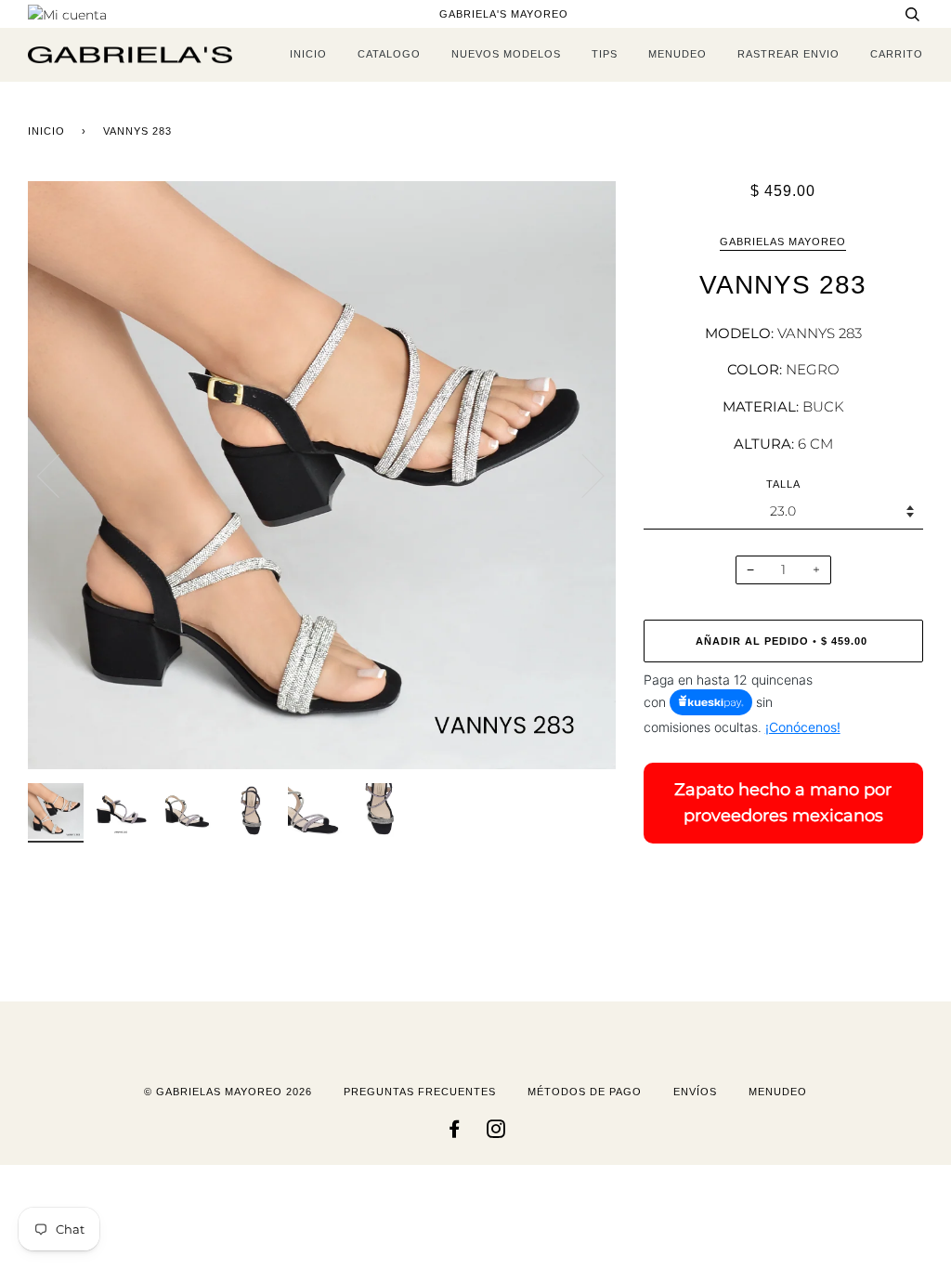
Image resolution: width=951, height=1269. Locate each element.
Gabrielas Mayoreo (783, 241)
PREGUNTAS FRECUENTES (420, 1091)
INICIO (308, 53)
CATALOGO (389, 53)
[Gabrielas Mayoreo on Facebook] (454, 1132)
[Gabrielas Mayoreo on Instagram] (496, 1132)
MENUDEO (677, 53)
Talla (783, 484)
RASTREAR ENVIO (788, 53)
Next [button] (582, 475)
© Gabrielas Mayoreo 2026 (228, 1091)
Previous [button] (59, 475)
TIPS (605, 53)
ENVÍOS (695, 1091)
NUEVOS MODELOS (506, 53)
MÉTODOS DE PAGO (585, 1091)
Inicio (46, 131)
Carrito (896, 53)
